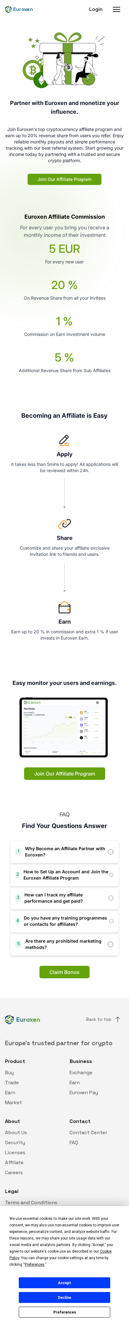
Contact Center (88, 1132)
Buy (9, 1072)
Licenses (15, 1152)
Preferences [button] (34, 1264)
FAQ (74, 1142)
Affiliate (14, 1162)
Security (15, 1142)
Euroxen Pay (84, 1092)
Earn (10, 1092)
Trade (12, 1082)
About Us (16, 1132)
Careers (14, 1172)
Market (13, 1102)
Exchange (81, 1072)
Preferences (64, 1312)
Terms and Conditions (31, 1202)
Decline (64, 1297)
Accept (64, 1283)
